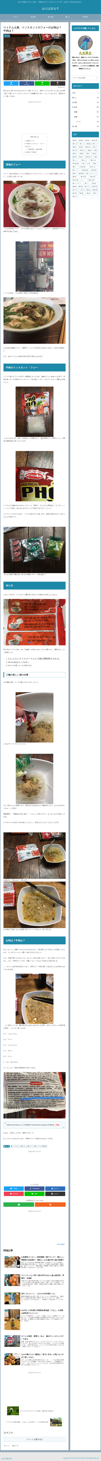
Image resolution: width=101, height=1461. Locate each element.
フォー (31, 1146)
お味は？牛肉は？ (31, 152)
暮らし (85, 97)
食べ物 (7, 1146)
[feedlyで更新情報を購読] (18, 1204)
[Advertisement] (34, 117)
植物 (86, 117)
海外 (45, 1146)
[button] (97, 78)
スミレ (87, 121)
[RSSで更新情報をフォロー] (50, 1204)
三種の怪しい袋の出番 (35, 149)
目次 (32, 137)
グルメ (25, 1146)
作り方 (28, 146)
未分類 (85, 102)
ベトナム (38, 1146)
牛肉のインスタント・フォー (35, 143)
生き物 (85, 107)
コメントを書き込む (34, 1439)
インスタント (16, 1146)
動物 (86, 112)
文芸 (85, 93)
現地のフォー (30, 141)
